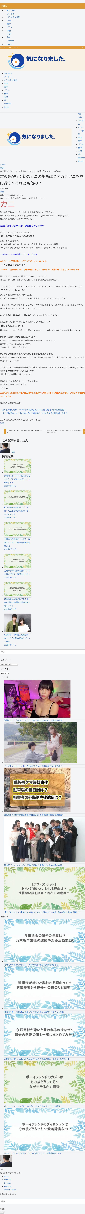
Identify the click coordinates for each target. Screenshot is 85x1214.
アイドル (10, 14)
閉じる (2, 1209)
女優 (9, 34)
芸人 (9, 37)
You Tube (11, 10)
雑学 (9, 24)
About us (8, 1186)
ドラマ (10, 27)
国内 (9, 20)
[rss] (84, 47)
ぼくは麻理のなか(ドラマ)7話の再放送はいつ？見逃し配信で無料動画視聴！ (34, 410)
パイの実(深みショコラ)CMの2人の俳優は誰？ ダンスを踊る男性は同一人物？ (34, 413)
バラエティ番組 (13, 17)
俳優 (9, 31)
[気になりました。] (42, 70)
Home (9, 44)
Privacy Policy (10, 1190)
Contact (7, 1183)
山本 (13, 452)
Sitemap (10, 41)
